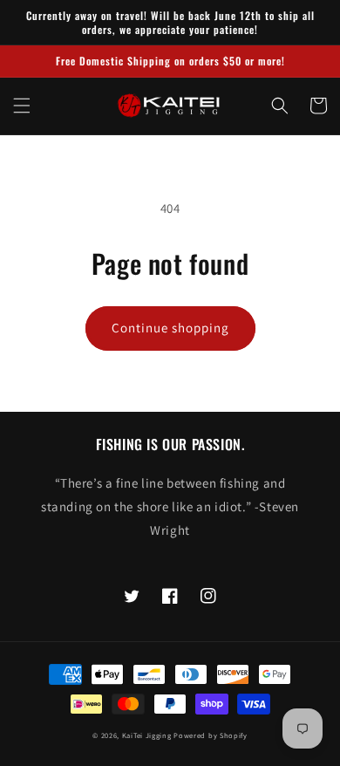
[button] (22, 105)
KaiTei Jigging (147, 735)
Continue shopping (170, 327)
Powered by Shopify (210, 735)
